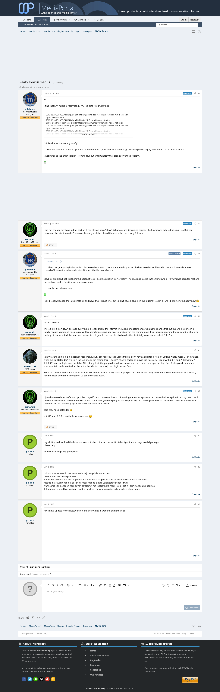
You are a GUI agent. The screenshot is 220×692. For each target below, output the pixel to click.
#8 (199, 467)
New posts (28, 24)
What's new (61, 19)
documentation (179, 10)
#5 (199, 350)
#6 (199, 391)
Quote (197, 167)
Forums (43, 19)
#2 (199, 223)
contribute (147, 10)
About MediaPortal (99, 655)
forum (195, 10)
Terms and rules (173, 633)
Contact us (159, 633)
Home (28, 19)
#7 (199, 435)
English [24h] (41, 633)
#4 (199, 316)
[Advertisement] (109, 58)
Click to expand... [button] (88, 134)
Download (95, 665)
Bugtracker (95, 660)
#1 (199, 93)
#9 (199, 504)
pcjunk (30, 451)
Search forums (41, 24)
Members (82, 19)
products (132, 10)
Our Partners (96, 674)
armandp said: (52, 261)
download (161, 10)
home (121, 10)
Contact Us (95, 670)
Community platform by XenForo (110, 689)
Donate (100, 19)
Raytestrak (30, 366)
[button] (69, 19)
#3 (199, 253)
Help (184, 633)
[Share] (195, 93)
